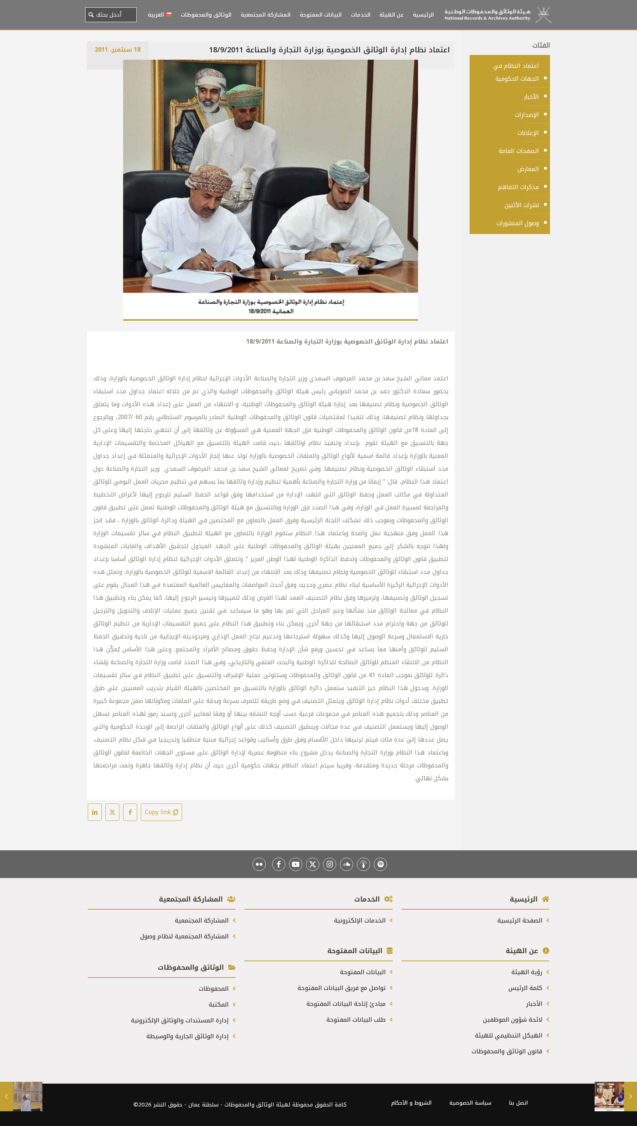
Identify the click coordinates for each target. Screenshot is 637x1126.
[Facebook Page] (278, 864)
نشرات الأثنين (522, 205)
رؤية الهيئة (527, 972)
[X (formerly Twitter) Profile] (312, 864)
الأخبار (531, 96)
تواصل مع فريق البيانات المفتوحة (342, 988)
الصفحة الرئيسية (520, 920)
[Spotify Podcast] (380, 864)
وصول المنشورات (518, 223)
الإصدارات (527, 115)
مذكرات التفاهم (518, 187)
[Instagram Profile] (329, 864)
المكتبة (219, 1004)
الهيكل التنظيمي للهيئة (509, 1035)
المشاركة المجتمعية (202, 920)
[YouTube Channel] (295, 864)
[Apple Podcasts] (363, 864)
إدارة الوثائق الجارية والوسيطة (188, 1036)
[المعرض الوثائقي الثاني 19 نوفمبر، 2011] (21, 1096)
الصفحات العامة (519, 151)
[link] (270, 190)
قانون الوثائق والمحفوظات (507, 1051)
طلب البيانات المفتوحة (356, 1019)
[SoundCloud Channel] (346, 864)
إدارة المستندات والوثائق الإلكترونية (180, 1020)
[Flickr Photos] (259, 864)
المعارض (528, 169)
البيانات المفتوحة (363, 972)
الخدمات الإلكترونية (360, 920)
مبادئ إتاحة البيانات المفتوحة (346, 1004)
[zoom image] (133, 70)
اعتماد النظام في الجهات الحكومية (516, 72)
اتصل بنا (518, 1103)
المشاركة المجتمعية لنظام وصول (185, 936)
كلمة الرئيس (526, 988)
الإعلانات (528, 133)
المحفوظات (214, 988)
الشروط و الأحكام (411, 1103)
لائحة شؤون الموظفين (513, 1019)
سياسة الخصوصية (470, 1103)
